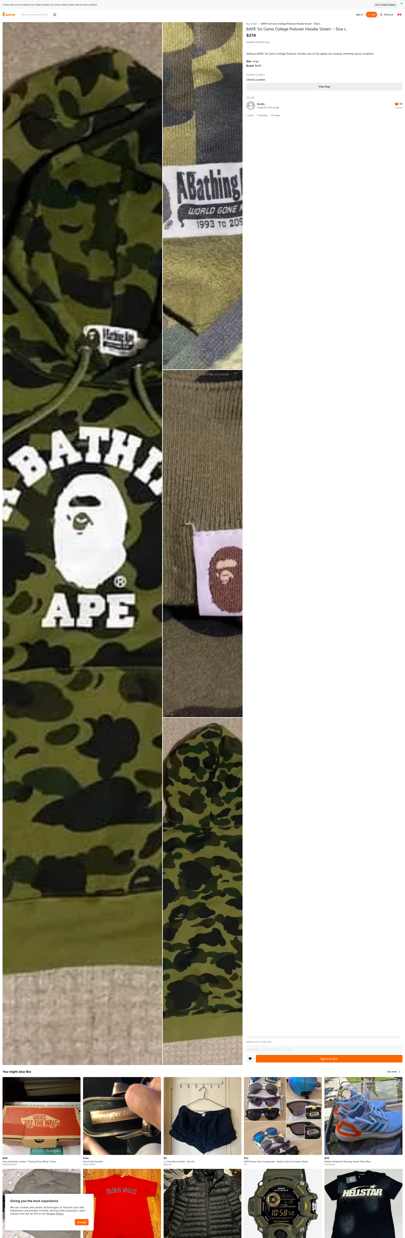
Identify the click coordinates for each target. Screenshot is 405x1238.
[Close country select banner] (401, 3)
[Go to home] (9, 14)
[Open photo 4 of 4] (203, 891)
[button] (393, 1072)
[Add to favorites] (250, 1058)
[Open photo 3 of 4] (203, 543)
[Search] (54, 14)
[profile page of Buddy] (250, 105)
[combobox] (35, 14)
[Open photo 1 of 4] (82, 543)
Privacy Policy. (55, 1213)
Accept (81, 1222)
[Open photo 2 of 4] (203, 195)
